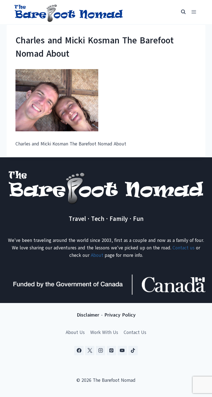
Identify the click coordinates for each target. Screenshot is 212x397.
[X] (89, 350)
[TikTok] (133, 350)
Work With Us (104, 332)
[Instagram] (100, 350)
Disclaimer (88, 315)
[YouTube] (122, 350)
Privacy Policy (120, 315)
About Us (75, 332)
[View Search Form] (181, 11)
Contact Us (135, 332)
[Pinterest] (111, 350)
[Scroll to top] (198, 365)
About (97, 255)
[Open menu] (194, 12)
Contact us (184, 248)
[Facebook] (79, 350)
